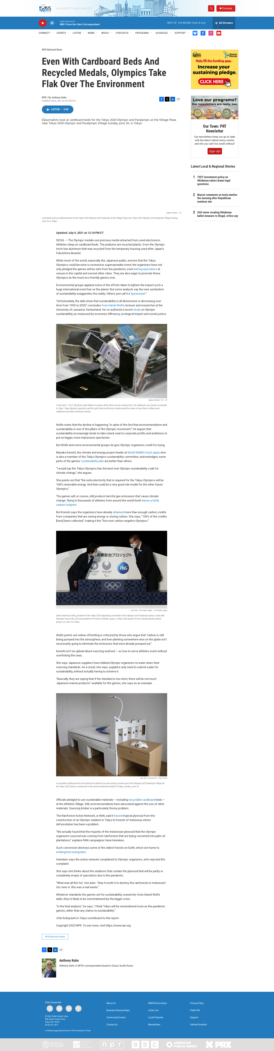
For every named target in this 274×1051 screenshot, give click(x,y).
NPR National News (52, 49)
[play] (42, 23)
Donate (227, 8)
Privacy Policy (197, 1003)
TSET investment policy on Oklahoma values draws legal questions (213, 180)
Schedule (162, 33)
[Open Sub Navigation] (52, 33)
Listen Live (153, 1010)
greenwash (138, 293)
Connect (44, 33)
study (136, 309)
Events (61, 33)
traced (118, 815)
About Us (111, 1003)
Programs (142, 33)
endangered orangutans (71, 852)
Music (105, 33)
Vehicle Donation (198, 1024)
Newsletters (154, 1024)
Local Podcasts (155, 1017)
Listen (77, 33)
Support (180, 33)
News (91, 33)
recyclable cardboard (142, 799)
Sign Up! (214, 151)
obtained (118, 512)
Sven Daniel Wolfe (113, 305)
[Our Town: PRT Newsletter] (214, 107)
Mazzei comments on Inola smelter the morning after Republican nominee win (217, 198)
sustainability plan (92, 461)
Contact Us (112, 1024)
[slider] (57, 23)
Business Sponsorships (118, 1010)
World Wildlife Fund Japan (143, 452)
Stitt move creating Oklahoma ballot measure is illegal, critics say (217, 214)
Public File (195, 1010)
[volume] (52, 23)
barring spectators (145, 269)
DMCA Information (157, 1003)
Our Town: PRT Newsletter (214, 128)
